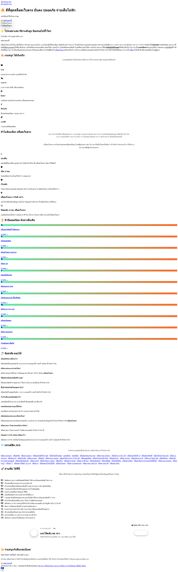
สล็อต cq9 (63, 566)
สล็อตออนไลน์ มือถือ (47, 463)
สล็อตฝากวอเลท (70, 461)
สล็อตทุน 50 (12, 458)
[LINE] (3, 568)
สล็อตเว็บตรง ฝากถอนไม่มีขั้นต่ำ (145, 461)
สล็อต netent (34, 461)
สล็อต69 (41, 458)
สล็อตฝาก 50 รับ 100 (119, 456)
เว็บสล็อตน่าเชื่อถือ (74, 566)
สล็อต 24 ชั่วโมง (83, 461)
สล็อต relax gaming (51, 458)
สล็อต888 (16, 456)
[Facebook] (1, 568)
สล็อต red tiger (125, 458)
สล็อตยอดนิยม (86, 458)
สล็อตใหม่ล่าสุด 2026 (161, 456)
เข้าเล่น (3, 4)
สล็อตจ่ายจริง (114, 463)
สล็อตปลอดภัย (95, 461)
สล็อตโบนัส (22, 458)
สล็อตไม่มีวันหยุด (55, 456)
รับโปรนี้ (142, 533)
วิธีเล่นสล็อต (106, 461)
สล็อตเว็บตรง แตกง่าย (52, 566)
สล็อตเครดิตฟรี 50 (133, 456)
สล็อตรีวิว (59, 461)
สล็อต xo (35, 463)
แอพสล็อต (66, 456)
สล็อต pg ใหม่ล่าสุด (151, 458)
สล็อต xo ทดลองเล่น (74, 463)
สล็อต (132, 50)
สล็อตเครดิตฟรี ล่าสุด (40, 456)
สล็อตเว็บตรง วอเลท (47, 461)
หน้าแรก (41, 566)
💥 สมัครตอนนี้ (6, 20)
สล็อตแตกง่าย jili (137, 458)
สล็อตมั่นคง (164, 458)
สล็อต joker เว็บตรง (103, 456)
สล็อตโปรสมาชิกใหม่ (100, 458)
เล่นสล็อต (75, 456)
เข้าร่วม (9, 4)
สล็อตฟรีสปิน (116, 461)
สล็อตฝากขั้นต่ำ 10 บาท (22, 463)
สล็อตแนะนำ (114, 458)
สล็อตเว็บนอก (61, 463)
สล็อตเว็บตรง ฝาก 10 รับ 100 (70, 458)
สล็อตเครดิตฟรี (147, 456)
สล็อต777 (9, 463)
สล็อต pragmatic (6, 456)
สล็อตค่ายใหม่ (127, 461)
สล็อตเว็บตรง (60, 50)
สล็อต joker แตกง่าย (90, 463)
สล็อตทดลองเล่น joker (87, 456)
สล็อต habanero (26, 456)
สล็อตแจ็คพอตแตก (22, 461)
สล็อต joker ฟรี (103, 463)
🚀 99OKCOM (6, 2)
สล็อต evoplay (32, 458)
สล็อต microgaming (165, 461)
